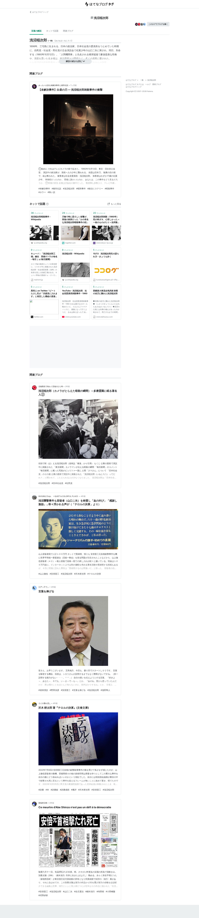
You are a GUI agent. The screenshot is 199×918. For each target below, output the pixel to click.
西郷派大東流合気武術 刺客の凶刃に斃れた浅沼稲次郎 (105, 292)
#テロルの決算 (94, 573)
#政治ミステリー (95, 188)
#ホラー (42, 192)
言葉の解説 (36, 31)
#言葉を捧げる (79, 690)
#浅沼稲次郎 (68, 188)
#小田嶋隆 (110, 891)
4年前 (83, 496)
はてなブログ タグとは (135, 84)
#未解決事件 (44, 188)
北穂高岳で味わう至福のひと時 (50, 386)
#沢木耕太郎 (80, 573)
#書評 (73, 789)
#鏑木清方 (90, 891)
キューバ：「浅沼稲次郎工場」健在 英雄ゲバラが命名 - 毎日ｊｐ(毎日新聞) (44, 256)
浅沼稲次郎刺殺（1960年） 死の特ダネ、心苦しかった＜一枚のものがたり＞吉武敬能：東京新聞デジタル (106, 219)
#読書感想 (64, 789)
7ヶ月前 (73, 85)
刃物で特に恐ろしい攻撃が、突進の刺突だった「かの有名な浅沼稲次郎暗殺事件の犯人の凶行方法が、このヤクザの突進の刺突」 (75, 219)
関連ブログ (68, 31)
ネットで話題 (52, 31)
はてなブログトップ (133, 87)
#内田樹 (100, 891)
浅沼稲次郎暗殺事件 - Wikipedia (41, 218)
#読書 (41, 789)
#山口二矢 (67, 891)
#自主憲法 (79, 891)
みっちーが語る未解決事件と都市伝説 (53, 85)
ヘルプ (148, 84)
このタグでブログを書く (158, 24)
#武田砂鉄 (43, 895)
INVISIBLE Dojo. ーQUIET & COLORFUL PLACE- (58, 496)
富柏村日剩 (42, 803)
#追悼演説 (43, 690)
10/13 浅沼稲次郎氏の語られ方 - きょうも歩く (106, 255)
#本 (47, 789)
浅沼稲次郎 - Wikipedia (73, 253)
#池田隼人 (105, 690)
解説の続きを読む (74, 61)
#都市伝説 (56, 188)
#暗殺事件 (109, 188)
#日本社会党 (57, 483)
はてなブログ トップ (40, 12)
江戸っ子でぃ (43, 587)
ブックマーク (37, 212)
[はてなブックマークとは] (47, 203)
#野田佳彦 (54, 690)
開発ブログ (156, 84)
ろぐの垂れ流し (44, 703)
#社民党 (68, 483)
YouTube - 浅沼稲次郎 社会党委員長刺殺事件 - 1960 (74, 292)
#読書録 (54, 789)
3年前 (67, 386)
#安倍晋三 (54, 573)
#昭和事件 (81, 188)
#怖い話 (51, 192)
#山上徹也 (43, 573)
